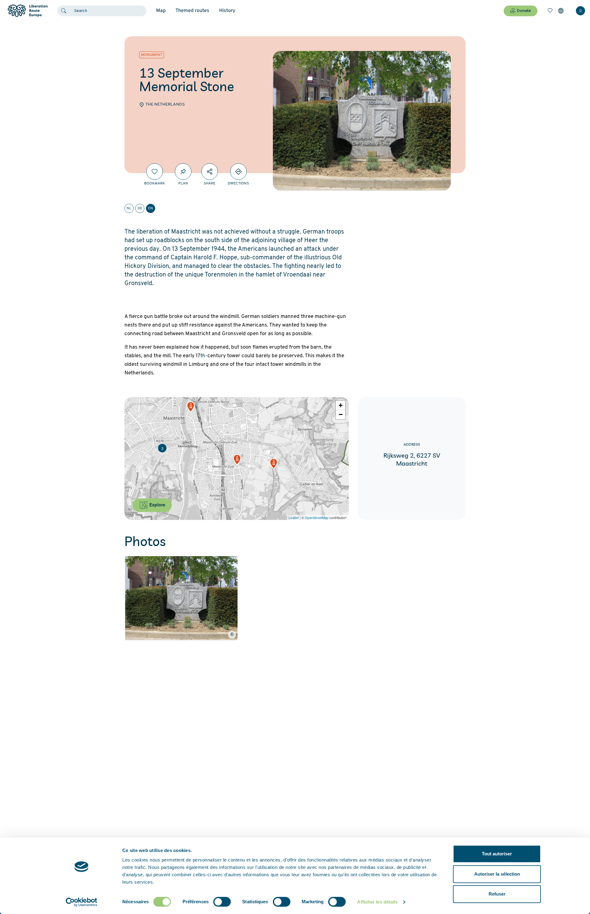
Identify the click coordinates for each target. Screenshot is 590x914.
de (140, 208)
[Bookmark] (154, 171)
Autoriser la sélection (497, 874)
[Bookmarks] (550, 10)
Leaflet (294, 517)
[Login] (580, 10)
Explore (156, 505)
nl (129, 208)
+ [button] (341, 405)
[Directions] (238, 171)
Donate (524, 11)
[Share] (209, 171)
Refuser (497, 894)
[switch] (222, 902)
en (150, 208)
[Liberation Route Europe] (27, 11)
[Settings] (561, 10)
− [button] (341, 414)
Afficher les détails (377, 901)
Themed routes (192, 11)
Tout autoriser (497, 853)
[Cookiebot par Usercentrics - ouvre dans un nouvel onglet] (81, 902)
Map (161, 11)
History (227, 11)
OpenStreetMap (316, 517)
